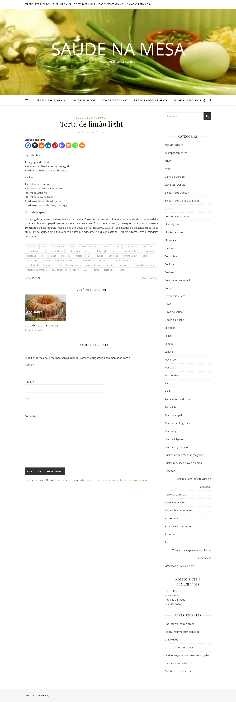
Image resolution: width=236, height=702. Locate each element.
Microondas (171, 375)
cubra (88, 251)
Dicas (168, 304)
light (43, 255)
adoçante (31, 246)
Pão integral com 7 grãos (180, 623)
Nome (29, 364)
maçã (53, 255)
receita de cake (93, 265)
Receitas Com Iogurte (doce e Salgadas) (193, 482)
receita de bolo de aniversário (114, 260)
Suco (86, 269)
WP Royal (46, 695)
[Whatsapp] (75, 145)
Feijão (168, 335)
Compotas (171, 256)
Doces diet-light (84, 4)
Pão (167, 383)
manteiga (65, 255)
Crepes (169, 288)
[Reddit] (42, 145)
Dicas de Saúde (62, 4)
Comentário (32, 416)
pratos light (32, 260)
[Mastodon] (62, 145)
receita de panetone (37, 269)
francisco (35, 277)
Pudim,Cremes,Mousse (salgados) (185, 455)
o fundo (99, 255)
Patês (168, 391)
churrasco (170, 248)
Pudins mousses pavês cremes (183, 463)
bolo (71, 246)
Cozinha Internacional (177, 280)
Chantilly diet (172, 224)
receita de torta (59, 269)
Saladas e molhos (138, 4)
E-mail (29, 381)
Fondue (169, 343)
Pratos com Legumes (177, 423)
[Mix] (68, 145)
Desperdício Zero (175, 296)
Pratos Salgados (174, 439)
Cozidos (169, 272)
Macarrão (170, 359)
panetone (113, 255)
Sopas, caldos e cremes (179, 526)
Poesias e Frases (175, 599)
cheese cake (131, 246)
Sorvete (169, 534)
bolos (107, 246)
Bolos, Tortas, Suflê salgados (182, 200)
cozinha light (74, 251)
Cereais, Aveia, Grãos (38, 4)
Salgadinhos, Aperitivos (178, 510)
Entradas (170, 327)
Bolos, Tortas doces (91, 117)
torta (96, 269)
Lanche (169, 351)
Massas (169, 367)
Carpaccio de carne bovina (180, 647)
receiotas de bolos (64, 260)
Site (27, 399)
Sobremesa (171, 518)
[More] (82, 145)
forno (115, 251)
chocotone (147, 246)
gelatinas (31, 255)
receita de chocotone (144, 265)
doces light (101, 251)
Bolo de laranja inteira (41, 325)
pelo (145, 255)
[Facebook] (28, 145)
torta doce (109, 269)
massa (79, 255)
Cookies (169, 264)
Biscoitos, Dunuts (175, 184)
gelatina (150, 251)
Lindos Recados (174, 591)
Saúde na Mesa (118, 48)
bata (44, 246)
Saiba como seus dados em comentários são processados (113, 480)
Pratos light (171, 431)
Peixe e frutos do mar (178, 399)
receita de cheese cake (117, 265)
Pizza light (171, 407)
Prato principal (173, 415)
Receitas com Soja (175, 494)
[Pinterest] (55, 145)
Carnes (169, 208)
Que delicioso (173, 604)
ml (89, 255)
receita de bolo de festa (38, 265)
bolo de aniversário (88, 246)
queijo (47, 260)
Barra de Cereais (175, 176)
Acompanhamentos (176, 153)
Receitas (170, 470)
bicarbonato (57, 246)
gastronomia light (132, 251)
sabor (76, 269)
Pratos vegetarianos (111, 4)
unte (122, 269)
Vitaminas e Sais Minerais (179, 566)
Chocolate (170, 240)
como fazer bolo (35, 251)
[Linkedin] (48, 145)
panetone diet (130, 255)
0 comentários (150, 278)
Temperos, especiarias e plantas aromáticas (191, 554)
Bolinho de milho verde (178, 671)
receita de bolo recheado (68, 265)
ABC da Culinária (174, 145)
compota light (55, 251)
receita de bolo (86, 260)
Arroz (168, 160)
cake (117, 246)
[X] (35, 145)
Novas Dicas (172, 595)
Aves (168, 168)
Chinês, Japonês (174, 232)
